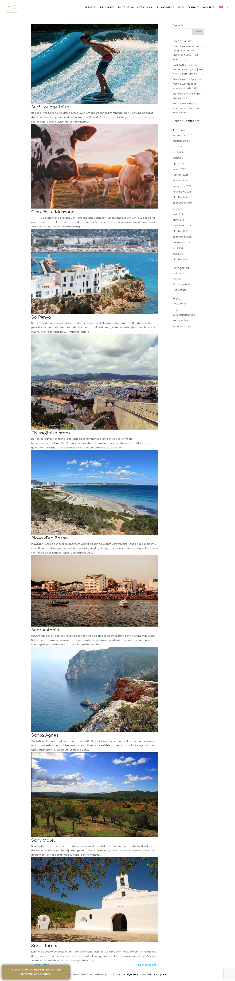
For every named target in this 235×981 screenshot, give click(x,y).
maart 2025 (179, 169)
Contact (193, 7)
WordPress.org (181, 326)
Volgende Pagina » (147, 965)
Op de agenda (181, 284)
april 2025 (178, 163)
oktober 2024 (180, 197)
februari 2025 (180, 174)
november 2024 (182, 191)
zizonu (122, 974)
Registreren (180, 303)
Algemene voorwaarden (139, 974)
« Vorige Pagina (40, 965)
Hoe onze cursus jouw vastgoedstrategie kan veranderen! (186, 108)
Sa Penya (41, 317)
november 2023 (182, 225)
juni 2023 (178, 248)
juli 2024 (177, 208)
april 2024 (178, 220)
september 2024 (182, 203)
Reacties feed (181, 320)
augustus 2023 (181, 242)
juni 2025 (178, 152)
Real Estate (180, 290)
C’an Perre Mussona (53, 212)
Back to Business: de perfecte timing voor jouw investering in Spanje (188, 69)
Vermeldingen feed (184, 315)
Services (91, 7)
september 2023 (182, 237)
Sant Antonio (45, 630)
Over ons (143, 7)
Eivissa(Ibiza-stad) (50, 433)
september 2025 (182, 135)
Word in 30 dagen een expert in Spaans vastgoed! (36, 971)
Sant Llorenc (45, 946)
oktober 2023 (180, 231)
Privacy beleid (161, 974)
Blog (181, 7)
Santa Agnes (44, 735)
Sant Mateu (43, 840)
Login (176, 309)
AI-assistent (165, 7)
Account (208, 7)
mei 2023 (178, 253)
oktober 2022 (180, 259)
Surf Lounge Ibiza (50, 107)
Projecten (107, 7)
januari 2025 (180, 180)
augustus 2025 (181, 141)
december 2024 (182, 186)
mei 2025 (178, 158)
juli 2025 (177, 146)
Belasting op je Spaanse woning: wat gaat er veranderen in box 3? (187, 83)
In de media (126, 7)
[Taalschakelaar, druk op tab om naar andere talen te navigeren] (223, 7)
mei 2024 (178, 214)
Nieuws (177, 278)
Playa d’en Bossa (49, 538)
